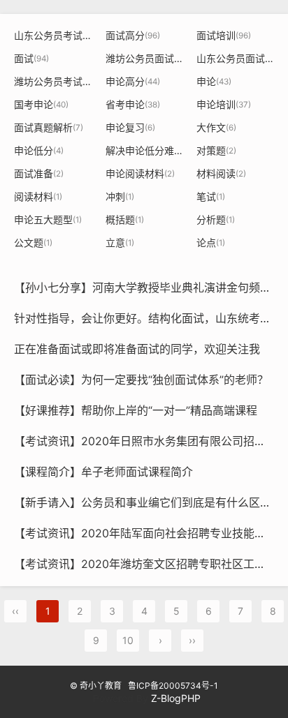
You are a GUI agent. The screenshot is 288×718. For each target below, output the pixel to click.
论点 (210, 242)
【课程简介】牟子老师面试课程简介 (103, 472)
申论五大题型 (48, 219)
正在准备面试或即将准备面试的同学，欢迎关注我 (137, 349)
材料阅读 (221, 173)
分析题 (215, 219)
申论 (213, 81)
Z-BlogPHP (176, 698)
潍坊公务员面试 (147, 58)
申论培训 (223, 104)
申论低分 (39, 150)
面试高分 (133, 35)
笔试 (210, 196)
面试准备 (39, 173)
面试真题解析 (48, 127)
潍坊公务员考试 (56, 81)
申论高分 (133, 81)
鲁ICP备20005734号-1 (173, 685)
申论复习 (130, 127)
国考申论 (41, 104)
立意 (120, 242)
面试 (31, 58)
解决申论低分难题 (150, 150)
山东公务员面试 (238, 58)
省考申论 (133, 104)
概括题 (125, 219)
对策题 (216, 150)
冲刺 (120, 196)
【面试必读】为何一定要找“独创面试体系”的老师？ (141, 380)
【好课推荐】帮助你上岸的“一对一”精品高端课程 (135, 410)
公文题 (33, 242)
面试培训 (223, 35)
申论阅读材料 (140, 173)
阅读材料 (38, 196)
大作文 (216, 127)
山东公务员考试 (57, 35)
